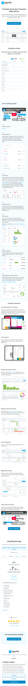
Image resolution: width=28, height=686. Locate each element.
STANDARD (11, 556)
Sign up (3, 128)
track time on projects (13, 411)
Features (14, 658)
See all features (14, 528)
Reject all (14, 678)
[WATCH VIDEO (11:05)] (14, 37)
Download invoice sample (9, 282)
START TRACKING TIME (14, 23)
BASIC (4, 556)
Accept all (14, 675)
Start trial (5, 610)
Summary (16, 224)
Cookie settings (14, 682)
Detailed (22, 224)
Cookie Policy (20, 670)
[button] (14, 617)
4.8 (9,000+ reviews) (17, 20)
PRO (17, 556)
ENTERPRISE (23, 556)
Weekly (4, 225)
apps (18, 313)
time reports (13, 372)
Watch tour (15, 552)
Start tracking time (12, 639)
